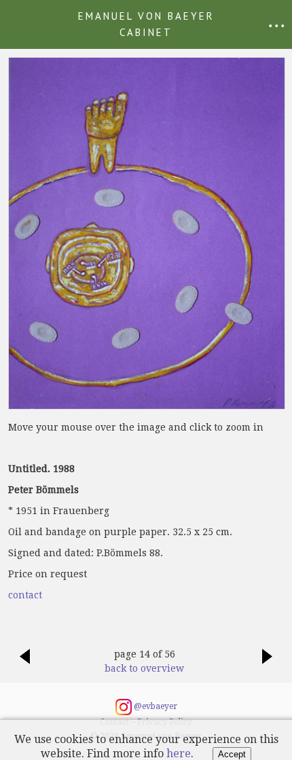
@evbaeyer (154, 707)
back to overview (144, 668)
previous (24, 663)
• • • (277, 25)
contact (25, 595)
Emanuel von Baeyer (146, 24)
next (267, 663)
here (178, 753)
